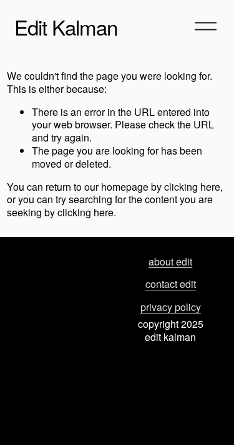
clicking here (192, 186)
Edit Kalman (65, 26)
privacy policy (170, 307)
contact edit (170, 284)
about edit (170, 262)
